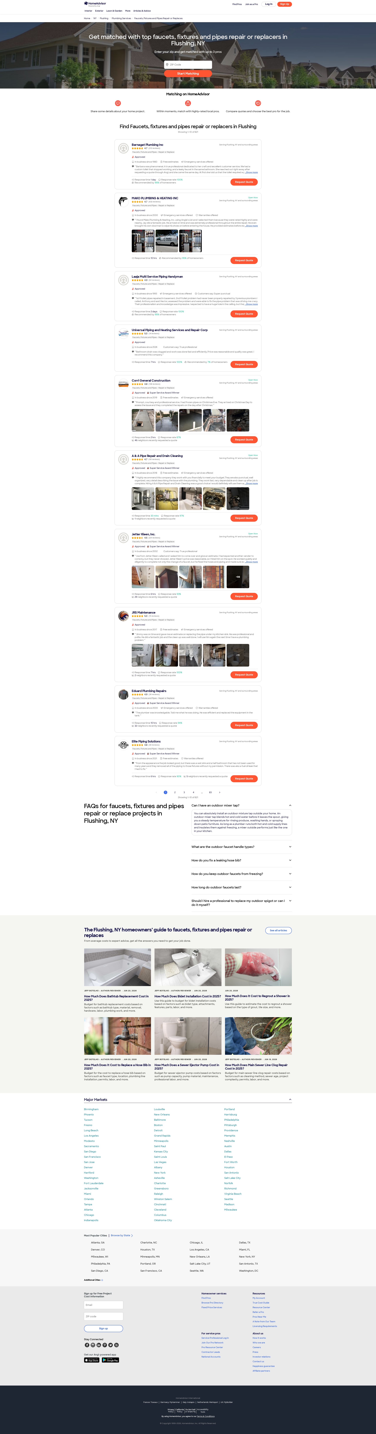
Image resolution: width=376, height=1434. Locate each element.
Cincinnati (160, 1204)
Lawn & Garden (114, 11)
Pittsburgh (230, 1125)
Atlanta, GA (98, 1242)
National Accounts (211, 1356)
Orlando (89, 1199)
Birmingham (91, 1109)
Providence (231, 1130)
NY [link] (95, 18)
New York (160, 1172)
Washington (91, 1178)
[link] (188, 148)
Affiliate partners (261, 1371)
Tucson (88, 1119)
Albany (158, 1167)
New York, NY (247, 1256)
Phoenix (89, 1114)
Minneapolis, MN (150, 1256)
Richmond (230, 1188)
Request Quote (244, 182)
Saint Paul (160, 1146)
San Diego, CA (99, 1270)
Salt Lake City (232, 1178)
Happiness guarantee (264, 1366)
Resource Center (261, 1307)
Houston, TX (147, 1249)
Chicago (89, 1215)
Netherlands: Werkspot (207, 1402)
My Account (259, 1298)
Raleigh (158, 1193)
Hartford (89, 1172)
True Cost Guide (261, 1302)
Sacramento (91, 1146)
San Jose (89, 1162)
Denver (88, 1167)
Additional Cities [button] (92, 1280)
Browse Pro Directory (212, 1302)
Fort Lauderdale (94, 1183)
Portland (229, 1109)
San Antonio (231, 1172)
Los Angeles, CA (199, 1249)
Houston (229, 1167)
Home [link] (87, 18)
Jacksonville (91, 1188)
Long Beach (91, 1130)
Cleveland (160, 1209)
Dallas (227, 1151)
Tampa (88, 1204)
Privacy (171, 1410)
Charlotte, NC (148, 1242)
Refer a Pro (258, 1312)
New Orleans (162, 1114)
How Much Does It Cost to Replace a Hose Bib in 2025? (117, 1066)
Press (255, 1352)
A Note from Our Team (264, 1321)
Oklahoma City (163, 1220)
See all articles (278, 930)
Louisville (159, 1109)
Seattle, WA (197, 1270)
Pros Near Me (259, 1317)
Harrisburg (230, 1114)
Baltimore (160, 1119)
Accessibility (202, 1410)
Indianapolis (91, 1220)
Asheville (159, 1178)
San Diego (90, 1151)
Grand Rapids (162, 1135)
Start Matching (188, 73)
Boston (158, 1125)
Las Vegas (160, 1162)
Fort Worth (230, 1162)
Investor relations (261, 1356)
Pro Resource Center (212, 1347)
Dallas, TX (244, 1242)
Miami (87, 1193)
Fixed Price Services (212, 1307)
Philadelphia (231, 1119)
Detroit (158, 1130)
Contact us (258, 1361)
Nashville (229, 1141)
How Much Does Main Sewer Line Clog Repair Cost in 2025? (256, 1066)
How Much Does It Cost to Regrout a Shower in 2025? (257, 997)
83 (210, 792)
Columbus (160, 1215)
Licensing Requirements (265, 1326)
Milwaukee (230, 1209)
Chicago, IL (196, 1242)
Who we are (259, 1342)
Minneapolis (161, 1141)
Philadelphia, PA (100, 1263)
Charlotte (160, 1183)
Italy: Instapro (188, 1402)
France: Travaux (150, 1402)
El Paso (228, 1156)
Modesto (89, 1141)
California (180, 1410)
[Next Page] (219, 792)
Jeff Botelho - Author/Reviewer (102, 991)
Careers (257, 1347)
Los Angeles (91, 1135)
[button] (143, 241)
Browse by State (120, 1235)
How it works (259, 1338)
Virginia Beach (232, 1193)
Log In (268, 4)
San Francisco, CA (151, 1270)
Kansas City (161, 1151)
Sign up (103, 1328)
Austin (228, 1146)
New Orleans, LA (200, 1256)
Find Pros (206, 1298)
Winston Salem (163, 1199)
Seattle (228, 1199)
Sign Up (284, 4)
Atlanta (88, 1209)
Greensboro (161, 1188)
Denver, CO (98, 1249)
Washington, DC (248, 1270)
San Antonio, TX (248, 1263)
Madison (229, 1204)
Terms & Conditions (206, 1416)
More (127, 11)
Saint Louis (160, 1156)
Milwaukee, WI (99, 1256)
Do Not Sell (190, 1410)
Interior (88, 11)
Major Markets (95, 1099)
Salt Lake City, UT (200, 1263)
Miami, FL (244, 1249)
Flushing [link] (104, 18)
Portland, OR (148, 1263)
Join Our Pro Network (212, 1342)
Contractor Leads (211, 1352)
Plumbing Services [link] (121, 18)
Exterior (99, 11)
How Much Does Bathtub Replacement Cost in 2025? (116, 998)
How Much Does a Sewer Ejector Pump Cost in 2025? (187, 1066)
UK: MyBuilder (227, 1402)
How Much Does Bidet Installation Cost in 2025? (188, 996)
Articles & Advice (142, 11)
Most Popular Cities (95, 1235)
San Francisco (92, 1156)
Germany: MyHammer (170, 1402)
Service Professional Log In (215, 1338)
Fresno (88, 1125)
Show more (252, 172)
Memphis (229, 1135)
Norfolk (228, 1183)
